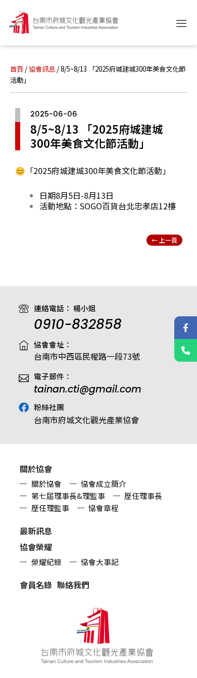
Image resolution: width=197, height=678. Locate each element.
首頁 (16, 69)
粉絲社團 (49, 407)
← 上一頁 (164, 240)
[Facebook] (185, 327)
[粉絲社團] (24, 408)
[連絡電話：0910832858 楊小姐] (185, 350)
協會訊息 (42, 69)
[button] (181, 22)
